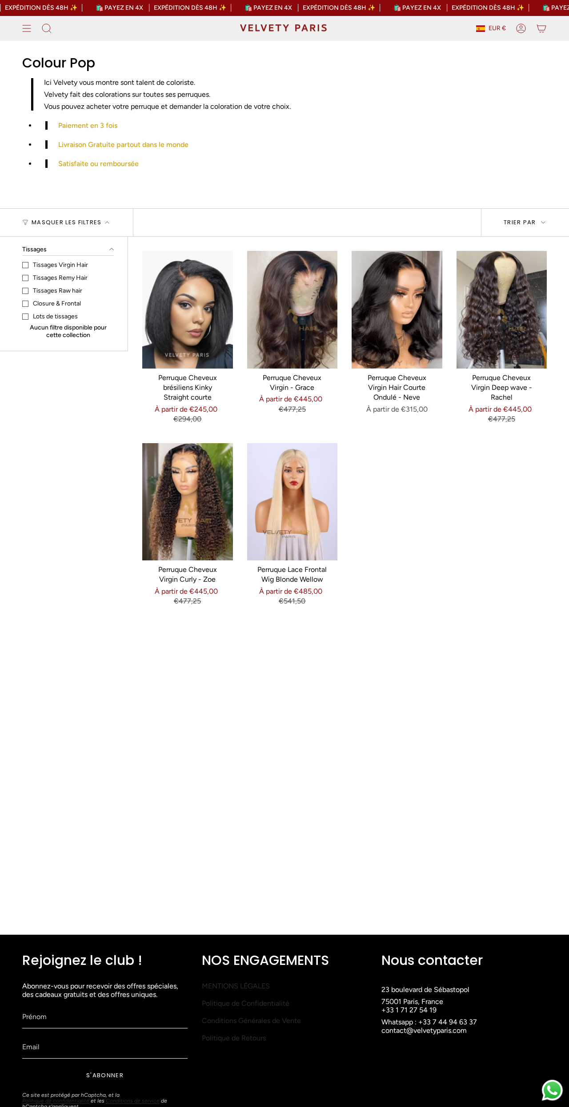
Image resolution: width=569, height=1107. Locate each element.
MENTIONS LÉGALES (236, 986)
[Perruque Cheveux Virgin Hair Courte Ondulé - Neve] (397, 310)
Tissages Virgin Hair (60, 265)
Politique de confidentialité (55, 1101)
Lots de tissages (55, 316)
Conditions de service (133, 1101)
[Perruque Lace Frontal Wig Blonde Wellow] (292, 502)
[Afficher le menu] (27, 28)
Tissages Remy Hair (60, 278)
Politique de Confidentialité (245, 1003)
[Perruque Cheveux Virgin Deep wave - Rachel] (502, 310)
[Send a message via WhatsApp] (552, 1090)
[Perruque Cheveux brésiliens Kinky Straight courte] (187, 310)
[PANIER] (541, 28)
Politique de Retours (234, 1038)
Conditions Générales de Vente (251, 1020)
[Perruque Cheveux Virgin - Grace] (292, 310)
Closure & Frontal (57, 303)
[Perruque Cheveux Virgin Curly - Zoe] (187, 502)
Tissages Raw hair (57, 290)
